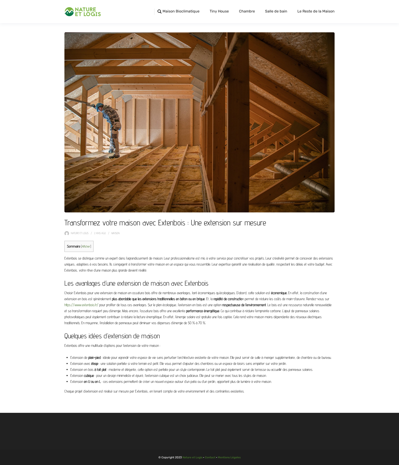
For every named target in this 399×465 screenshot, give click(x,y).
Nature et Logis (79, 233)
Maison (116, 233)
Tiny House (219, 11)
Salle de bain (276, 11)
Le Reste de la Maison (316, 11)
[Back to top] (394, 460)
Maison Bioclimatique (181, 11)
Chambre (247, 11)
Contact (210, 457)
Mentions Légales (229, 457)
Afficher (86, 246)
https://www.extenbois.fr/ (81, 305)
